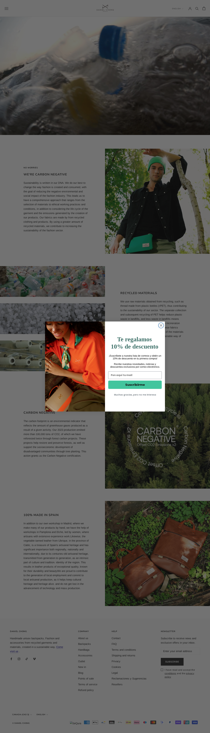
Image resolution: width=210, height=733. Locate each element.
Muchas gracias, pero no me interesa (135, 394)
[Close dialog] (161, 325)
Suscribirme (135, 385)
